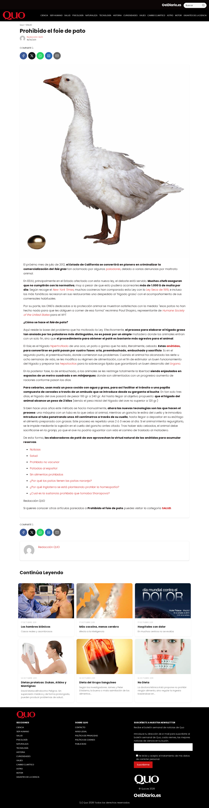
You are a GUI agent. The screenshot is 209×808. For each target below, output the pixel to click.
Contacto (80, 727)
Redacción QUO (35, 37)
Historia (117, 15)
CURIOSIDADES (130, 15)
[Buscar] (203, 5)
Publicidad (80, 744)
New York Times (63, 290)
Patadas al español (43, 468)
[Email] (57, 55)
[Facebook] (23, 55)
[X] (31, 55)
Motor (178, 15)
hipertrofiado (59, 346)
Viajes (142, 15)
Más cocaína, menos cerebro (99, 627)
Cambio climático (156, 15)
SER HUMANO (56, 15)
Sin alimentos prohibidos (46, 474)
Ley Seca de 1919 (157, 290)
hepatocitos (68, 363)
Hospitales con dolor (152, 627)
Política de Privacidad (86, 736)
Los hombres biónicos (35, 627)
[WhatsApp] (40, 55)
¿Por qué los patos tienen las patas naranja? (61, 481)
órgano (175, 363)
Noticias (35, 449)
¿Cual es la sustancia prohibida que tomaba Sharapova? (70, 493)
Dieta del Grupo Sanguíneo (97, 682)
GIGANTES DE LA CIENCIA (195, 15)
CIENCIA (44, 15)
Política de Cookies (85, 740)
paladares (113, 269)
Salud (34, 456)
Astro (170, 15)
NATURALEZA (91, 15)
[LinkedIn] (48, 55)
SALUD (67, 15)
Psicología (78, 15)
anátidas (173, 346)
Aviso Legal (81, 732)
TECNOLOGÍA (105, 15)
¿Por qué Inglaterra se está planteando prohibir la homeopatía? (74, 487)
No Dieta (143, 682)
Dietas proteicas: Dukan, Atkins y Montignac (43, 684)
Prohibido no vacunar (45, 462)
